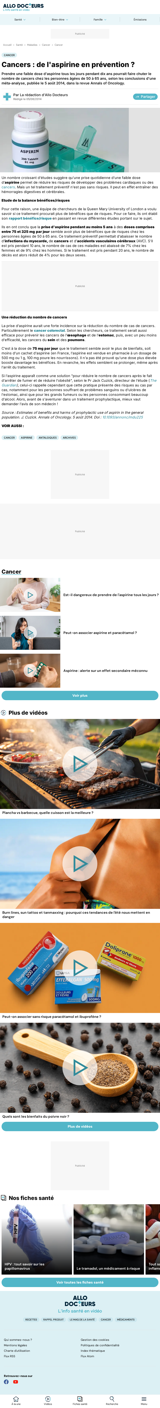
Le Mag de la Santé (82, 1319)
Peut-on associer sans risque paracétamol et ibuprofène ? (51, 1016)
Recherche (112, 1404)
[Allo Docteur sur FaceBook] (6, 1382)
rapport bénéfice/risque (30, 218)
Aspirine (26, 437)
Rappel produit (53, 1319)
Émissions (140, 19)
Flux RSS (9, 1356)
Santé (18, 19)
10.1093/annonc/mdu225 (122, 417)
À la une (16, 1404)
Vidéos (48, 1404)
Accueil (7, 44)
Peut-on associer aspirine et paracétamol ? (100, 632)
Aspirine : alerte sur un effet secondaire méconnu (105, 670)
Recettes (31, 1319)
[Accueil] (80, 1304)
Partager (148, 97)
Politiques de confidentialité (100, 1345)
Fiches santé (80, 1404)
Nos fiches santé (31, 1198)
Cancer (46, 44)
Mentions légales (15, 1345)
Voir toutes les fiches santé (80, 1282)
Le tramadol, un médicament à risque (108, 1268)
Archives (69, 437)
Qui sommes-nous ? (18, 1340)
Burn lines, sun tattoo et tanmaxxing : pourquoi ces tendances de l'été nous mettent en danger (76, 914)
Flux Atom (87, 1356)
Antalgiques (48, 437)
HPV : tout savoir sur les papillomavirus (24, 1266)
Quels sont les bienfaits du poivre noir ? (35, 1116)
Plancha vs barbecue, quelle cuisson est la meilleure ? (47, 812)
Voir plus (80, 695)
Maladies (32, 44)
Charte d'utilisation (17, 1351)
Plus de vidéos (28, 713)
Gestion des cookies (95, 1340)
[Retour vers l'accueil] (80, 7)
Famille (98, 19)
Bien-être (58, 19)
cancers (8, 187)
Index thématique (93, 1351)
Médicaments (126, 1319)
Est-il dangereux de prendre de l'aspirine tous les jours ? (111, 595)
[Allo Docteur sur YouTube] (15, 1382)
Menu (144, 1404)
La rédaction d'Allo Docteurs (44, 95)
